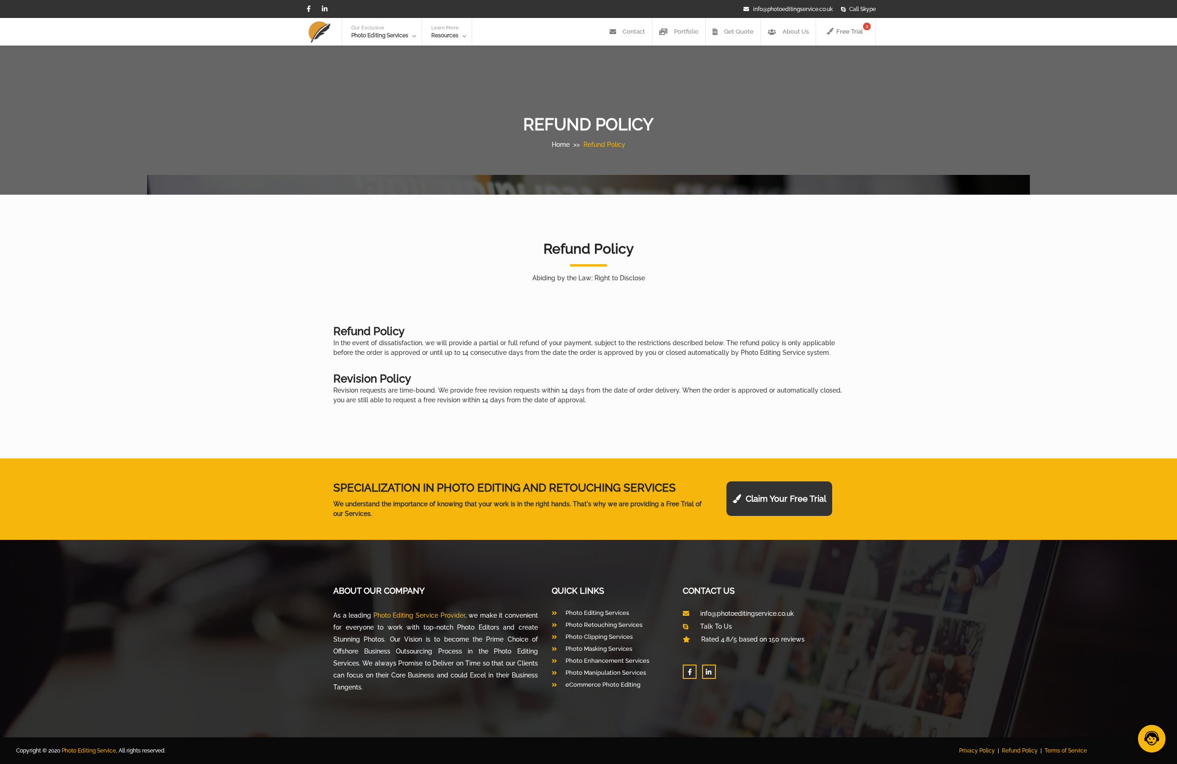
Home (561, 144)
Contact (633, 31)
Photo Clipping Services (599, 636)
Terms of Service (1066, 750)
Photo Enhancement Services (607, 660)
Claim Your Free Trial (783, 499)
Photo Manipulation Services (606, 672)
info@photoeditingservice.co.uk (793, 9)
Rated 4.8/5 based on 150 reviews (752, 639)
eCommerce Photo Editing (603, 684)
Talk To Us (715, 626)
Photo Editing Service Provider (419, 615)
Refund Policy (604, 144)
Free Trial (852, 29)
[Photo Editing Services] (320, 32)
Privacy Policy (977, 750)
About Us (795, 31)
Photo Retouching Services (604, 624)
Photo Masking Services (599, 648)
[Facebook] (308, 9)
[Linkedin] (325, 9)
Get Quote (738, 31)
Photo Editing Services (597, 612)
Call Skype (862, 9)
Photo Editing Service (89, 750)
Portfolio (685, 31)
